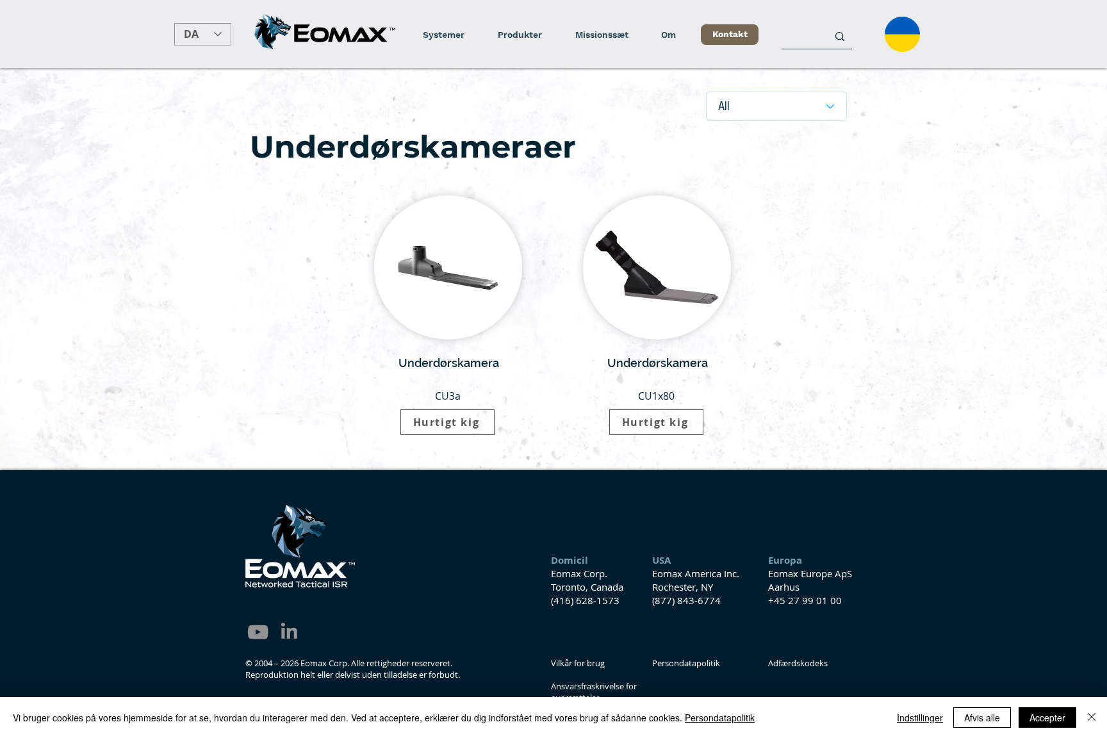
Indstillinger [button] (920, 717)
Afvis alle (982, 717)
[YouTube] (257, 631)
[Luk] (1091, 717)
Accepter (1047, 717)
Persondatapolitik (720, 717)
